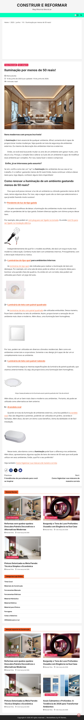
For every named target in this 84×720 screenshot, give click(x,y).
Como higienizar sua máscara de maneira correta (36, 463)
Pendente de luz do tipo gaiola (22, 203)
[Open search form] (81, 15)
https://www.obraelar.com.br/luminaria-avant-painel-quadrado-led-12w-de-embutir (42, 393)
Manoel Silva (10, 532)
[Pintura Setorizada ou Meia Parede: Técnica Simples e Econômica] (22, 548)
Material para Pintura (12, 607)
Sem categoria (23, 65)
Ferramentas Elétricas (12, 594)
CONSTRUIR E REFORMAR (42, 5)
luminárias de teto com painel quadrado (26, 310)
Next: (66, 478)
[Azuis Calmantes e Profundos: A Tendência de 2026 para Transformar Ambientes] (61, 685)
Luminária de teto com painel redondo (26, 361)
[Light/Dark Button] (76, 15)
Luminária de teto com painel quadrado (27, 304)
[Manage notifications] (79, 715)
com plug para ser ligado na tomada (43, 220)
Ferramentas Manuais (12, 590)
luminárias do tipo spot (19, 266)
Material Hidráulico (11, 599)
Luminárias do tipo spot (19, 260)
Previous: (21, 478)
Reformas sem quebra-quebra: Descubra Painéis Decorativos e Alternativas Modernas (19, 526)
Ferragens (8, 611)
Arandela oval (14, 407)
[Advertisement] (42, 41)
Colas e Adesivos (10, 616)
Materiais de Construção (13, 586)
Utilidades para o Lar (12, 620)
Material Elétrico (10, 603)
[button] (6, 470)
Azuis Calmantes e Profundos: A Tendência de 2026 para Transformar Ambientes (60, 704)
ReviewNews (51, 717)
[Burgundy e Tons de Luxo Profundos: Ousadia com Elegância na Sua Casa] (61, 508)
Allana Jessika (11, 76)
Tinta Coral (8, 582)
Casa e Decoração (10, 65)
